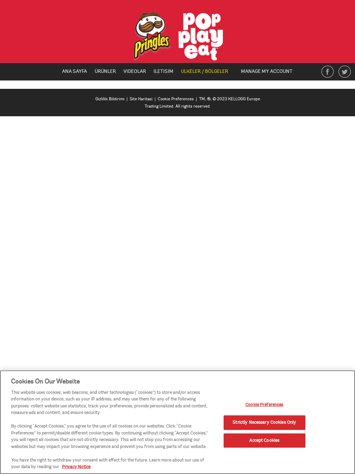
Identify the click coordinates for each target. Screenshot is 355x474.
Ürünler (105, 71)
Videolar (134, 71)
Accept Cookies (264, 440)
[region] (177, 422)
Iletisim (163, 71)
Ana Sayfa (74, 71)
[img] (177, 36)
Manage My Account (267, 71)
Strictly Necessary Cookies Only (264, 422)
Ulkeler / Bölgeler (207, 71)
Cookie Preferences (264, 405)
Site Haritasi (141, 99)
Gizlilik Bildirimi (109, 99)
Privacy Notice (76, 466)
